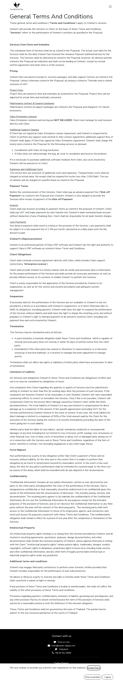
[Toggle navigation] (110, 6)
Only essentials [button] (92, 677)
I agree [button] (107, 677)
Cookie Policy (93, 667)
